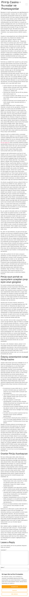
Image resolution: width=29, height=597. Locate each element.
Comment (4, 549)
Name (3, 567)
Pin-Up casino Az (5, 142)
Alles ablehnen (14, 594)
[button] (26, 4)
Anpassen (14, 590)
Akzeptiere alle (14, 586)
